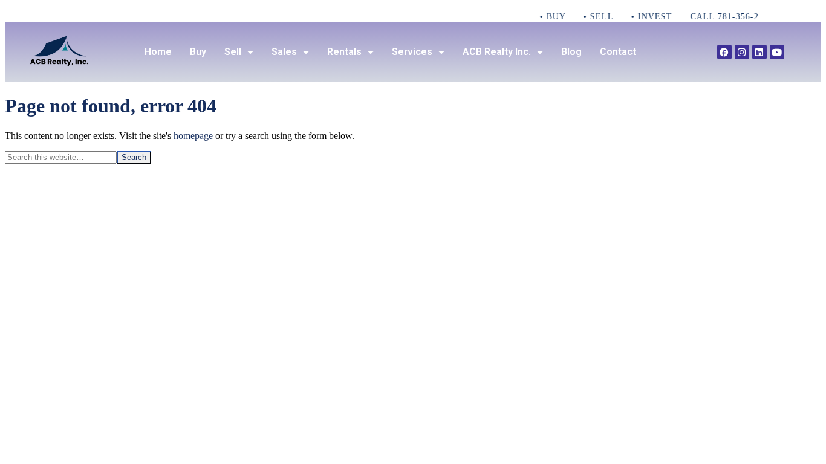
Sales (284, 51)
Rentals (344, 51)
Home (158, 51)
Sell (232, 51)
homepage (193, 135)
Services (412, 51)
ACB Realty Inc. (497, 51)
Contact (618, 51)
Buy (198, 51)
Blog (571, 51)
